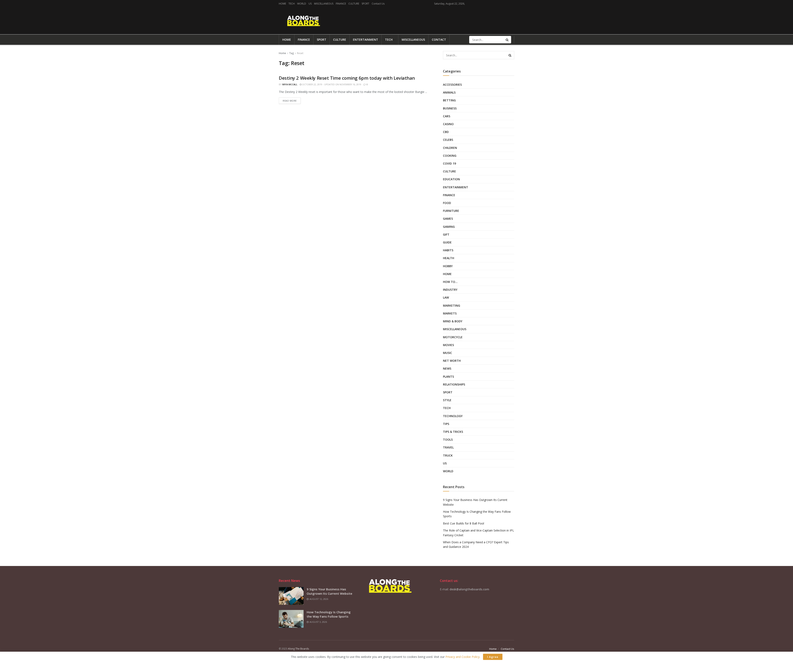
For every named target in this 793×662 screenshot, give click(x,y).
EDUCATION (451, 179)
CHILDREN (450, 148)
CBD (446, 132)
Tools (448, 439)
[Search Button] (507, 39)
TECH (291, 3)
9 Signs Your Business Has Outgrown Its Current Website (329, 591)
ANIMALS (449, 92)
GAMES (448, 219)
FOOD (447, 203)
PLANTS (448, 376)
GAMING (449, 227)
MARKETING (451, 305)
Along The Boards (298, 648)
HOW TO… (450, 282)
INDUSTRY (450, 290)
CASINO (448, 124)
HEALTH (448, 258)
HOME (282, 3)
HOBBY (448, 266)
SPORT (365, 3)
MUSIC (447, 353)
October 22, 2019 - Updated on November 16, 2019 (331, 84)
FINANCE (341, 3)
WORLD (301, 3)
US (310, 3)
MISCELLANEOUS (323, 3)
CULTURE (353, 3)
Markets (450, 313)
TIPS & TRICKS (453, 432)
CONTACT (439, 40)
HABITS (448, 250)
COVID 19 (449, 163)
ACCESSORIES (452, 85)
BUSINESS (450, 108)
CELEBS (448, 140)
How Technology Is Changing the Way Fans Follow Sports (329, 614)
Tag (291, 53)
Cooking (449, 156)
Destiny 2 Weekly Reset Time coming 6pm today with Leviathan (347, 78)
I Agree (492, 657)
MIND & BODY (452, 321)
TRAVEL (448, 447)
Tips (446, 424)
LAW (446, 297)
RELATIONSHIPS (454, 384)
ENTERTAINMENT (365, 40)
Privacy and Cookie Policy (462, 657)
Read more (290, 100)
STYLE (447, 400)
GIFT (446, 234)
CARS (446, 116)
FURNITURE (451, 211)
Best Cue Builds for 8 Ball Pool (463, 523)
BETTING (449, 100)
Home (282, 53)
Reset (300, 53)
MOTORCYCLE (453, 337)
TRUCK (448, 455)
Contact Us (378, 3)
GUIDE (447, 242)
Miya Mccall (289, 84)
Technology (453, 416)
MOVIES (448, 345)
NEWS (447, 368)
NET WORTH (452, 361)
